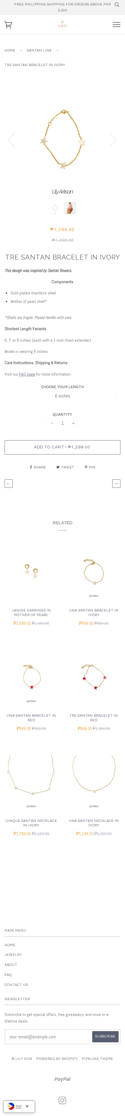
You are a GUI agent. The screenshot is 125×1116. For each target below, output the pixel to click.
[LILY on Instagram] (63, 1102)
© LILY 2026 (22, 1059)
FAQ (8, 975)
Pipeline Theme (97, 1059)
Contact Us (16, 985)
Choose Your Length (62, 387)
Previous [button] (15, 139)
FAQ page (27, 374)
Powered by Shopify (57, 1059)
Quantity (62, 414)
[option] (62, 139)
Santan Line (39, 50)
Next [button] (109, 139)
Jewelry (13, 955)
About (11, 965)
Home (10, 50)
